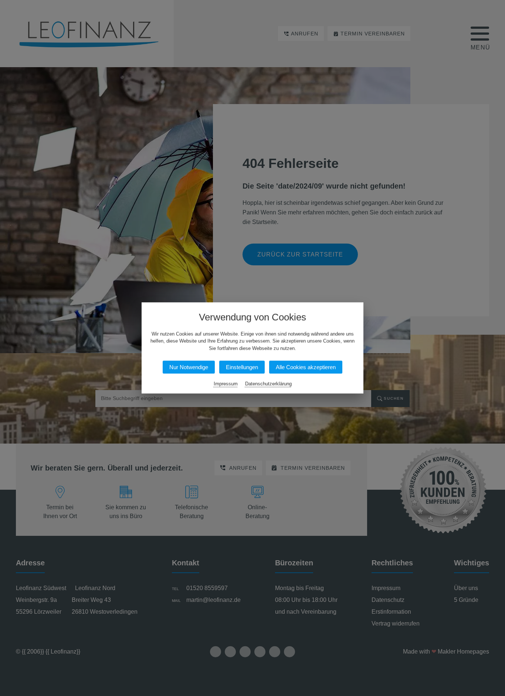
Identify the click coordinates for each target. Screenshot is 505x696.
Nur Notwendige (188, 367)
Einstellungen (242, 367)
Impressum (226, 384)
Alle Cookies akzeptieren (306, 367)
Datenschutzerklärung (268, 384)
